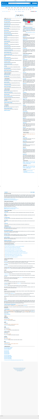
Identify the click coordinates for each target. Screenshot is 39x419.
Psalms (4, 11)
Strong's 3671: (6, 339)
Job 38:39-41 (24, 92)
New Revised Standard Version (8, 96)
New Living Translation (7, 21)
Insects (34, 162)
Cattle (34, 166)
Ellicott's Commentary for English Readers (10, 304)
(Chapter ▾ (7, 18)
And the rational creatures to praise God (29, 172)
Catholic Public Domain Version (8, 92)
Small (26, 163)
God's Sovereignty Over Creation (8, 230)
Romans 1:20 (6, 285)
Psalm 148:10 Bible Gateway (8, 348)
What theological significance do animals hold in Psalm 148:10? (13, 254)
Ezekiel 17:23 (25, 154)
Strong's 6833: (6, 344)
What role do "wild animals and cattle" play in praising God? (12, 247)
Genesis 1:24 (19, 283)
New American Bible (6, 94)
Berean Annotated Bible (7, 45)
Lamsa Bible (5, 100)
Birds (32, 166)
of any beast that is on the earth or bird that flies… (10, 207)
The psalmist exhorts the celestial (28, 170)
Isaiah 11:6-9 (24, 83)
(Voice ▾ (27, 18)
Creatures (24, 162)
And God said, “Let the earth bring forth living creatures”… (11, 199)
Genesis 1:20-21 (25, 59)
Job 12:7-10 (24, 72)
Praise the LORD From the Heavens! (27, 27)
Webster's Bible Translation (7, 70)
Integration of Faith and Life (7, 240)
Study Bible (6, 192)
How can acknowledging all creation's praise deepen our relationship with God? (15, 251)
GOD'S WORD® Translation (7, 59)
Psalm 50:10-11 (25, 48)
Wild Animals (6, 211)
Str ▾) (10, 18)
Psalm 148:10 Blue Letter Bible (8, 347)
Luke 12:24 (24, 127)
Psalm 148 (6, 223)
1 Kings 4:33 (24, 67)
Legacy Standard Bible (7, 41)
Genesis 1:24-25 (25, 39)
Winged (30, 163)
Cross (17, 16)
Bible (2, 11)
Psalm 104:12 (6, 294)
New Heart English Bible (7, 68)
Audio (15, 16)
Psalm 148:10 (6, 261)
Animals (24, 166)
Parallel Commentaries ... (7, 314)
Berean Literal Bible (6, 28)
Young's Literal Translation (7, 84)
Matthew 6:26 (25, 122)
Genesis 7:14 (24, 36)
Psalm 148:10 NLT (6, 351)
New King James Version (7, 32)
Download (33, 32)
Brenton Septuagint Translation (8, 108)
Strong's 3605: (6, 325)
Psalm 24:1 (8, 268)
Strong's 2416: (6, 320)
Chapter (33, 192)
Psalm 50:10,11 (25, 137)
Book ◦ (31, 192)
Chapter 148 (7, 11)
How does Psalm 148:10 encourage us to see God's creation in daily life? (14, 246)
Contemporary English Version (8, 54)
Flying (30, 162)
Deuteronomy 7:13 (6, 275)
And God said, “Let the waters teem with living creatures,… (11, 208)
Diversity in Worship (6, 233)
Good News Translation (7, 61)
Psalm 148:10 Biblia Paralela (8, 356)
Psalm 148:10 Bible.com (7, 349)
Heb (23, 16)
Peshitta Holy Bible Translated (8, 102)
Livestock (24, 163)
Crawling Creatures (7, 217)
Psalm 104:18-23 (25, 111)
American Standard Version (7, 52)
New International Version (7, 19)
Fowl (31, 162)
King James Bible (6, 30)
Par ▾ (9, 18)
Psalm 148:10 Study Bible (7, 355)
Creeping (27, 162)
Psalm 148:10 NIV (6, 350)
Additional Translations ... (7, 110)
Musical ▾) (29, 18)
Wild (27, 163)
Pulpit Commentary (6, 309)
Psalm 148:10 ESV (6, 352)
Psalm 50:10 (25, 305)
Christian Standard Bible (7, 47)
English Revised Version (7, 57)
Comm (22, 16)
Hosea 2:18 (24, 105)
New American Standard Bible (8, 34)
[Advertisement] (20, 186)
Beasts (28, 166)
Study (19, 16)
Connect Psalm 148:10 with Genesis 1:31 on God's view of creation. (14, 250)
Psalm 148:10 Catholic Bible (8, 358)
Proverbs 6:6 (6, 283)
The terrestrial (25, 171)
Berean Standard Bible (29, 32)
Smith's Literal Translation (7, 86)
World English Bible (6, 76)
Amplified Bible (6, 43)
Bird (30, 166)
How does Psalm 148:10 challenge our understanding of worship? (13, 255)
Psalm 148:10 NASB (7, 353)
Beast (26, 166)
